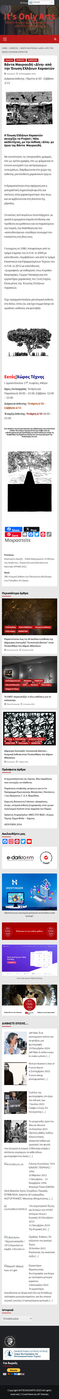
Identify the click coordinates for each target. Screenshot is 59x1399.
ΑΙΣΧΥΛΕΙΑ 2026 (13, 824)
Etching (9, 739)
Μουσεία (34, 685)
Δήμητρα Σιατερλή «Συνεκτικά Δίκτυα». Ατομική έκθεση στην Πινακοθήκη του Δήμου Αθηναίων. (28, 754)
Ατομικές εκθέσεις (42, 627)
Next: (28, 576)
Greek (36, 2)
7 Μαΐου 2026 (23, 762)
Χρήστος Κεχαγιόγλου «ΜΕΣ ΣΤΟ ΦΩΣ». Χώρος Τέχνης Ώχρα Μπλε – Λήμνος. (29, 816)
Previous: (29, 560)
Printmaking (11, 627)
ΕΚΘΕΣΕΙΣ (20, 60)
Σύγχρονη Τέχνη (12, 689)
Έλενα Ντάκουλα (12, 685)
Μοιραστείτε (18, 540)
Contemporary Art (13, 681)
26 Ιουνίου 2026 (27, 650)
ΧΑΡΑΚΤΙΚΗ (32, 60)
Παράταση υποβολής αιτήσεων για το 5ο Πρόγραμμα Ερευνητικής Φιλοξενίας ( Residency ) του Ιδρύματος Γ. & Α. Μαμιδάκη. (29, 792)
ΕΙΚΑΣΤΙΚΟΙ (10, 743)
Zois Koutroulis (12, 650)
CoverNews (27, 1394)
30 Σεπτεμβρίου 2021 (27, 74)
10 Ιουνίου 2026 (28, 704)
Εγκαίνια (9, 60)
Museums (27, 681)
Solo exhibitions (25, 627)
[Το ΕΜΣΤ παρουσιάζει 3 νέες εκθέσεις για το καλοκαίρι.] (29, 674)
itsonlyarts (11, 74)
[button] (5, 39)
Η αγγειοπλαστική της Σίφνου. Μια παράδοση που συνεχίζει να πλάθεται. (28, 780)
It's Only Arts (29, 16)
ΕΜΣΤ (25, 685)
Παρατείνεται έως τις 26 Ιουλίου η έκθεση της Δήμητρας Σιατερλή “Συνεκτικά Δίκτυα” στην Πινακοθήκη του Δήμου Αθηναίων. (29, 642)
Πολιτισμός (10, 631)
